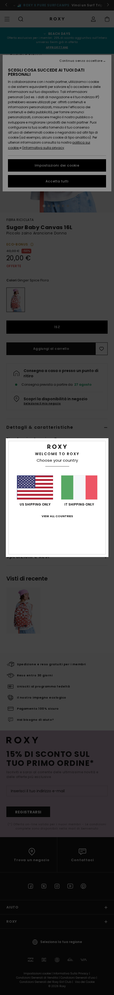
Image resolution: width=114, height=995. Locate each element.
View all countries (57, 516)
